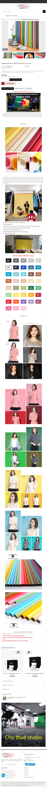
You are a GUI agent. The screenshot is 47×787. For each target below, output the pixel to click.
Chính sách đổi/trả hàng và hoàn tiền (9, 775)
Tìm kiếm (26, 770)
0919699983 (10, 83)
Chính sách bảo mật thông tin (7, 777)
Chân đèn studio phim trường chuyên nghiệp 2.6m (14, 635)
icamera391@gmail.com (31, 760)
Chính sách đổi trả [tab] (19, 88)
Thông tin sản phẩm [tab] (7, 88)
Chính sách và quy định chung (7, 770)
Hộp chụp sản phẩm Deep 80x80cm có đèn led (35, 674)
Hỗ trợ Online (6, 689)
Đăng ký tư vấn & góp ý (8, 685)
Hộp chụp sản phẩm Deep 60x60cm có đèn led (12, 674)
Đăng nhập (26, 772)
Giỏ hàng (26, 775)
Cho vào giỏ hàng (16, 79)
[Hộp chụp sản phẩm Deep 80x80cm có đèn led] (35, 661)
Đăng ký (26, 774)
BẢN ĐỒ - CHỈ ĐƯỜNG (29, 777)
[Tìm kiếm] (44, 11)
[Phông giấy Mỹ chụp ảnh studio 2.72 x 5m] (23, 698)
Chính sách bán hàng (7, 681)
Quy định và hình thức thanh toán (8, 772)
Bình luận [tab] (29, 88)
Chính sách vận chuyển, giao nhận (8, 774)
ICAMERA (28, 785)
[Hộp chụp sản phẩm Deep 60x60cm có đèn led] (12, 661)
